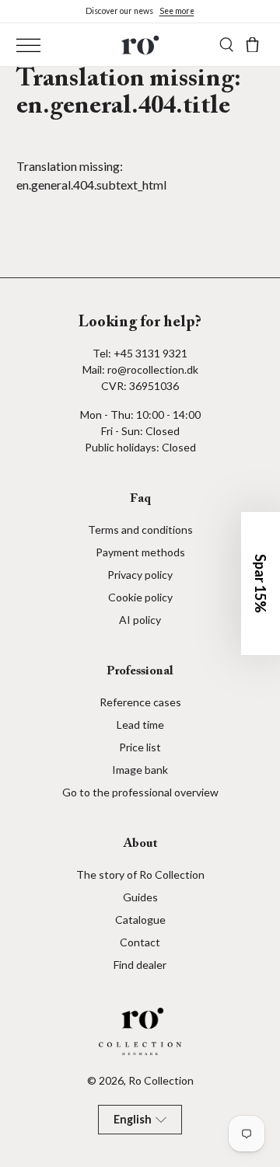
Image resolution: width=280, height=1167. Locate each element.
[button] (260, 583)
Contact (140, 942)
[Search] (226, 44)
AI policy (140, 619)
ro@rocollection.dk (152, 369)
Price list (140, 747)
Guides (140, 897)
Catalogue (140, 919)
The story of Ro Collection (140, 874)
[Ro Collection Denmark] (140, 44)
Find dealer (140, 964)
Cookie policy (140, 597)
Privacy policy (140, 574)
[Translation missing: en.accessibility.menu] (28, 45)
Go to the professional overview (140, 792)
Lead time (140, 724)
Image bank (140, 769)
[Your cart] (252, 44)
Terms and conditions (140, 529)
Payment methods (140, 552)
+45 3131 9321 (150, 353)
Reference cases (140, 702)
